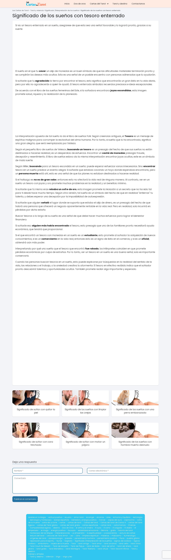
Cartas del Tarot (98, 3)
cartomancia (120, 525)
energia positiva (58, 530)
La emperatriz (78, 533)
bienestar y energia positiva (84, 520)
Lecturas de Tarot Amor (57, 535)
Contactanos (138, 3)
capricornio (129, 520)
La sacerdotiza (110, 533)
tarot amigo (83, 543)
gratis (113, 530)
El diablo (128, 528)
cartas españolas (90, 525)
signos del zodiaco (122, 541)
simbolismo (43, 543)
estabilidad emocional (88, 530)
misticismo (116, 535)
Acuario (68, 517)
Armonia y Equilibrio (122, 517)
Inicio (67, 3)
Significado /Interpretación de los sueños (93, 541)
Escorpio (72, 530)
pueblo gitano (133, 538)
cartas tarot (106, 525)
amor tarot (79, 517)
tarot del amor (108, 546)
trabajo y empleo (36, 554)
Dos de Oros (67, 528)
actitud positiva (55, 517)
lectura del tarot (37, 535)
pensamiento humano (85, 538)
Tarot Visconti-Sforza (119, 549)
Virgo (58, 556)
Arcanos (100, 517)
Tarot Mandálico (56, 549)
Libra (78, 535)
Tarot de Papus (77, 546)
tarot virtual (103, 549)
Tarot (73, 543)
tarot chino (136, 543)
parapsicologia (56, 538)
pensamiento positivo (107, 538)
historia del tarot (125, 530)
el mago (45, 530)
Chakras (131, 525)
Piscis (122, 538)
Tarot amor (97, 543)
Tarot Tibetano (88, 549)
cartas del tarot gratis (70, 525)
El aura (98, 528)
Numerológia (129, 535)
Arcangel (90, 517)
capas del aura (115, 520)
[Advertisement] (85, 50)
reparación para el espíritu (42, 541)
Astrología (137, 517)
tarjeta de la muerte (60, 543)
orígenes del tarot (38, 538)
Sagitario (68, 541)
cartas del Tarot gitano (47, 525)
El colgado (117, 528)
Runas (59, 541)
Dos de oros (80, 3)
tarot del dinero (124, 546)
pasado (68, 538)
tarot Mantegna (73, 549)
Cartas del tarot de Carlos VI (113, 522)
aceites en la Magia (37, 517)
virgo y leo (67, 556)
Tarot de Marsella (60, 546)
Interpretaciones (62, 533)
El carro (107, 528)
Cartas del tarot (91, 522)
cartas (62, 522)
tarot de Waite (93, 546)
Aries (108, 517)
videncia (49, 556)
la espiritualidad (94, 533)
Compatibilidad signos (40, 528)
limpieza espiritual (90, 535)
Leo (71, 535)
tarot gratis (41, 549)
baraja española (61, 520)
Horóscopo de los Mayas (41, 533)
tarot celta (123, 543)
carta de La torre (49, 522)
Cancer (102, 520)
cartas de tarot (74, 522)
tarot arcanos (110, 543)
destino (56, 528)
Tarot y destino (120, 3)
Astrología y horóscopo (41, 520)
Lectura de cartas (127, 533)
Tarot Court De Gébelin (40, 546)
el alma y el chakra (84, 528)
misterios (105, 535)
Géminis (104, 530)
